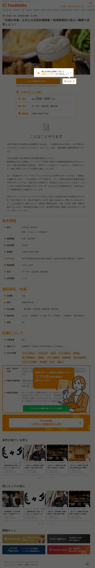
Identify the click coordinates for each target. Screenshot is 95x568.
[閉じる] (71, 73)
